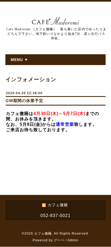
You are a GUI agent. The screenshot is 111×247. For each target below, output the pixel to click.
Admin (73, 240)
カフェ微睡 (43, 233)
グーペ (59, 240)
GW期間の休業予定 (24, 100)
